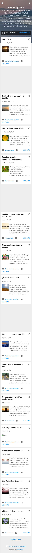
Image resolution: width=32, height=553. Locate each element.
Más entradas (16, 539)
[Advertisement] (16, 79)
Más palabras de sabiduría (13, 128)
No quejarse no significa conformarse (12, 398)
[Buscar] (29, 3)
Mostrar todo (24, 32)
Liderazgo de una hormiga (12, 428)
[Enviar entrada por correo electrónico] (22, 62)
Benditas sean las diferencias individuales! (12, 158)
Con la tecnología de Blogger (17, 546)
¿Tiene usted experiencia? (12, 511)
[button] (29, 39)
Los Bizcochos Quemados (12, 481)
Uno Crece (6, 39)
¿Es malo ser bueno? (10, 277)
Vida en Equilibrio (16, 7)
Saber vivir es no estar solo (13, 450)
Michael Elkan (20, 549)
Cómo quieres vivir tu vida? (13, 334)
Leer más (5, 63)
